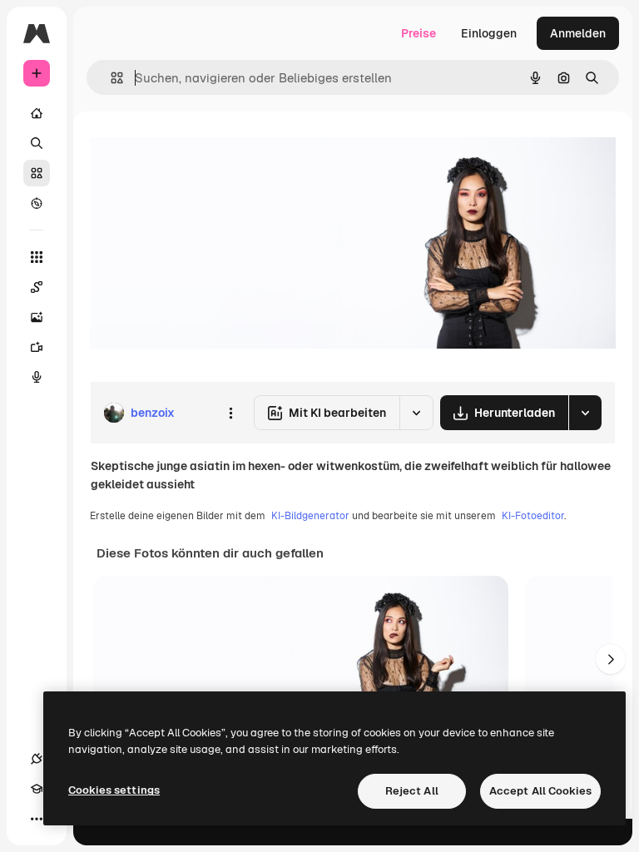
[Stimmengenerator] (36, 377)
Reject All (411, 791)
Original (196, 149)
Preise (418, 33)
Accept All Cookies (540, 791)
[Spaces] (36, 287)
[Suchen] (36, 143)
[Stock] (36, 173)
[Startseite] (36, 113)
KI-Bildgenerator (310, 516)
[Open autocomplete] (110, 78)
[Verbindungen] (36, 759)
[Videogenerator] (36, 347)
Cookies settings (114, 790)
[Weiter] (611, 659)
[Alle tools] (36, 257)
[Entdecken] (36, 203)
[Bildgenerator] (36, 317)
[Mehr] (36, 818)
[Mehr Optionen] (230, 412)
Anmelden (578, 33)
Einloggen (489, 33)
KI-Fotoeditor (533, 516)
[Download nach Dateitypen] (585, 412)
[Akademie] (36, 788)
